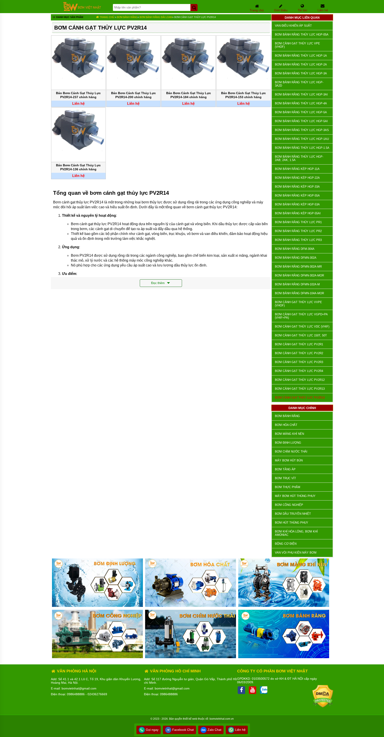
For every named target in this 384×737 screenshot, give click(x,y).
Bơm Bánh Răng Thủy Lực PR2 (298, 231)
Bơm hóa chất (286, 425)
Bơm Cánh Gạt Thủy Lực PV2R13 (300, 388)
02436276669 (97, 694)
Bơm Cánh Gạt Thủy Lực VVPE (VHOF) (298, 303)
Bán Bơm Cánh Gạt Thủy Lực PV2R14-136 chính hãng (78, 167)
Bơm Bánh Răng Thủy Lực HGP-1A (301, 55)
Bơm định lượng (288, 442)
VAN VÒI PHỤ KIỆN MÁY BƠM (295, 552)
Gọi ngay (151, 729)
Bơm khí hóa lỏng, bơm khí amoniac (296, 533)
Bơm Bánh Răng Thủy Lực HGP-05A (301, 34)
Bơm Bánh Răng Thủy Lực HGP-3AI (301, 94)
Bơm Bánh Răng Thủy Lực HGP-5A (301, 112)
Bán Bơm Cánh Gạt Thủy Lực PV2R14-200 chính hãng (133, 95)
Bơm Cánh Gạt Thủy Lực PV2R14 (195, 17)
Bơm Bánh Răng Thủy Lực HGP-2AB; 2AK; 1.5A (299, 158)
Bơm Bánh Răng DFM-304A (294, 248)
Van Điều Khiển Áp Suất (293, 25)
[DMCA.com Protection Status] (322, 706)
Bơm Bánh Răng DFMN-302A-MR (298, 266)
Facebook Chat (182, 729)
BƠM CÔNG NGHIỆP (289, 505)
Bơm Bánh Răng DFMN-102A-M (297, 284)
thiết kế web (190, 718)
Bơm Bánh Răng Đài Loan (156, 17)
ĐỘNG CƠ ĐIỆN (285, 543)
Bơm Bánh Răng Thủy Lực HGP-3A (301, 73)
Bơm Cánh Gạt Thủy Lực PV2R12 (300, 379)
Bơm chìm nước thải (291, 451)
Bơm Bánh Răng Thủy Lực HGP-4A (301, 103)
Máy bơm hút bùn (289, 460)
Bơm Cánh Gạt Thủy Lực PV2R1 (299, 344)
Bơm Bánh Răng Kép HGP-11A (297, 169)
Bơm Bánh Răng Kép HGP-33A (297, 186)
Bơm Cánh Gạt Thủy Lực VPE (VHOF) (297, 45)
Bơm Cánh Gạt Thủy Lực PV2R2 (299, 353)
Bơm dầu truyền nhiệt (293, 513)
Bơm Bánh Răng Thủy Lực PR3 (298, 240)
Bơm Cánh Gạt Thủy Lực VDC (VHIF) (302, 326)
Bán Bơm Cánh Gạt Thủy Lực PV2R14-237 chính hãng (78, 95)
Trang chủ (106, 17)
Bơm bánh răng (127, 17)
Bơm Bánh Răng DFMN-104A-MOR (299, 293)
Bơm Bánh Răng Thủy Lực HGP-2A (301, 64)
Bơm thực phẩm (287, 487)
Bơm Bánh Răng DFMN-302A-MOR (299, 275)
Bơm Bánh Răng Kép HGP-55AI (298, 213)
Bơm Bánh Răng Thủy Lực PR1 (298, 222)
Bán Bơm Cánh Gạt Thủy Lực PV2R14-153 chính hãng (243, 95)
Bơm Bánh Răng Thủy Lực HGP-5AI (301, 121)
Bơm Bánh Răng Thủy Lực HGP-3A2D (299, 84)
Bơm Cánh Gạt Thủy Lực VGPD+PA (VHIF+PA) (301, 316)
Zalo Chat (214, 729)
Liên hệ (240, 729)
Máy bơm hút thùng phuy (295, 496)
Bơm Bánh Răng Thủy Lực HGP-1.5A (302, 147)
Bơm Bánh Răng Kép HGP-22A (297, 177)
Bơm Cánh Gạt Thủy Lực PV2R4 (299, 371)
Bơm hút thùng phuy (291, 522)
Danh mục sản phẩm (69, 17)
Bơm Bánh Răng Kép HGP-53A (297, 204)
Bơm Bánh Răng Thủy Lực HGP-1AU (302, 139)
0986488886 (76, 694)
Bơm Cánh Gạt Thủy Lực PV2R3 (299, 362)
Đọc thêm (158, 283)
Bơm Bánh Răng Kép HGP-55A (297, 195)
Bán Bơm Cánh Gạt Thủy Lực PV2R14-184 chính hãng (188, 95)
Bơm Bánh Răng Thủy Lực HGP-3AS (302, 130)
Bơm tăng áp (285, 469)
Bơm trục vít (285, 478)
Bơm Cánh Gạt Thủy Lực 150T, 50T (301, 335)
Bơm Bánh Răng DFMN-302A (295, 257)
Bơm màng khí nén (289, 433)
